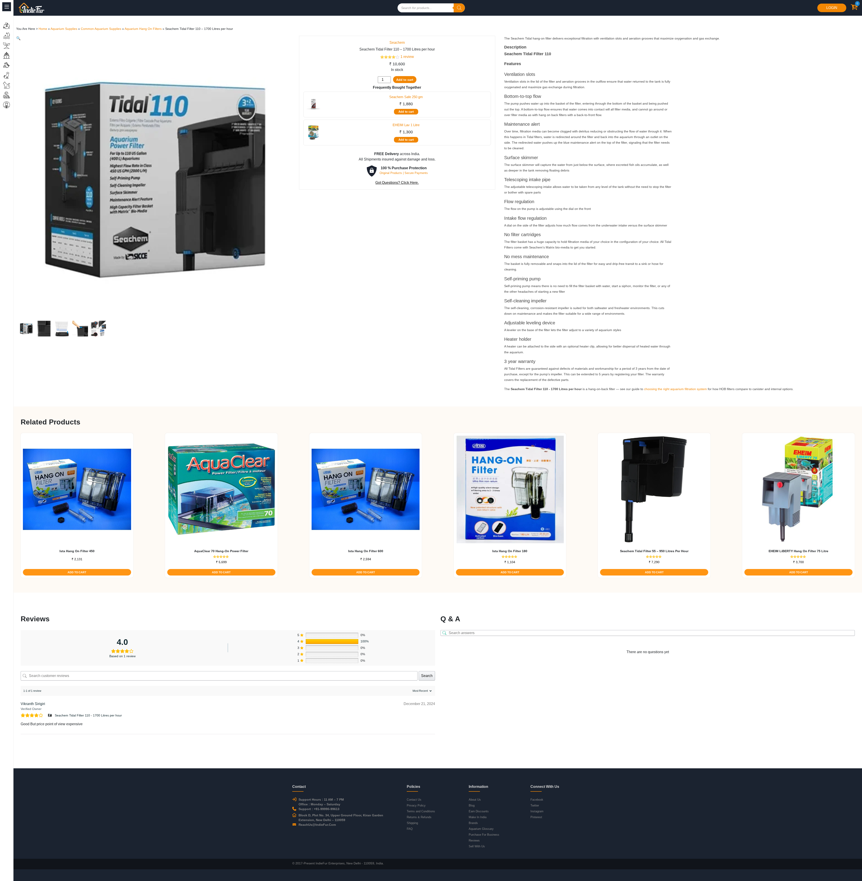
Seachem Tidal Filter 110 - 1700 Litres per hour (88, 715)
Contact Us (414, 799)
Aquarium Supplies (64, 29)
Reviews (474, 840)
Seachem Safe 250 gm (406, 97)
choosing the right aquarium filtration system (675, 389)
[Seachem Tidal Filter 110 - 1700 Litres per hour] (50, 715)
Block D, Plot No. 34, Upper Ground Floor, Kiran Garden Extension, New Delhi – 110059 (341, 817)
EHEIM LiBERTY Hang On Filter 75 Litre (798, 551)
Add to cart (404, 79)
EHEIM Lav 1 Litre (406, 125)
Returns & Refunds (419, 817)
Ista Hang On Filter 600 (365, 551)
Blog (472, 805)
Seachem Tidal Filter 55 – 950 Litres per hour (654, 551)
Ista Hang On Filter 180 (509, 551)
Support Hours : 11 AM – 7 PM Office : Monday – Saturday (321, 802)
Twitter (534, 805)
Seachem (397, 42)
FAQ (410, 828)
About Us (475, 799)
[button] (18, 38)
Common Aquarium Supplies (101, 29)
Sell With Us (477, 846)
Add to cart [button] (77, 572)
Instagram (536, 811)
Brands (473, 823)
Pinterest (536, 817)
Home (43, 29)
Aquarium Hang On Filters (143, 29)
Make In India (477, 817)
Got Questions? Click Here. (397, 183)
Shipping (412, 823)
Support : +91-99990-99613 (319, 809)
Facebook (536, 799)
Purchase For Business (484, 834)
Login (831, 8)
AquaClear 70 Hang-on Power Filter (221, 551)
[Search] (459, 7)
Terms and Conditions (421, 811)
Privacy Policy (416, 805)
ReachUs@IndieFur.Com (317, 824)
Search (427, 676)
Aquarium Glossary (481, 828)
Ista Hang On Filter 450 (77, 551)
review (407, 57)
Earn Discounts (479, 811)
